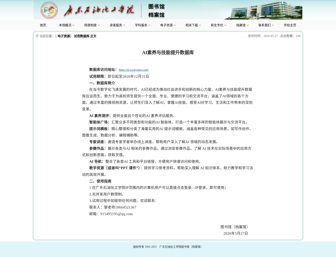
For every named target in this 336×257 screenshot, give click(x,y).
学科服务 (141, 25)
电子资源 (166, 25)
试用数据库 (81, 36)
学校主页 (290, 25)
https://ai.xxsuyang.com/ (134, 69)
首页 (43, 25)
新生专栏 (217, 25)
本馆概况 (65, 25)
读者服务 (116, 25)
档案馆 (241, 25)
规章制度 (90, 25)
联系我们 (264, 25)
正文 (93, 36)
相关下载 (192, 25)
